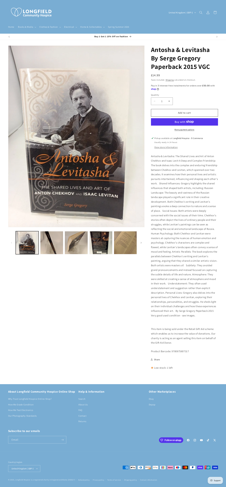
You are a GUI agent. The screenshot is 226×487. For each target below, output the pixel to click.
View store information (166, 147)
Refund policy (84, 480)
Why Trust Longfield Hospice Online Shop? (30, 398)
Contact (82, 415)
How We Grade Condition (21, 404)
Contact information (148, 480)
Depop (152, 404)
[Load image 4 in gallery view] (100, 242)
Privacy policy (98, 480)
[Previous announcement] (9, 37)
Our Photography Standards (22, 415)
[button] (27, 27)
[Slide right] (141, 242)
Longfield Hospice (22, 480)
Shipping (170, 79)
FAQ (80, 410)
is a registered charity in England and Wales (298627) (53, 480)
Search (81, 398)
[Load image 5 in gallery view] (125, 242)
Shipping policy (130, 480)
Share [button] (157, 359)
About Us (83, 404)
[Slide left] (11, 242)
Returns (82, 421)
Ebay (151, 398)
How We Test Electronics (20, 410)
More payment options (184, 129)
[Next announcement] (217, 37)
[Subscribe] (62, 439)
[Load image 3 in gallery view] (76, 242)
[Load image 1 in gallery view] (27, 242)
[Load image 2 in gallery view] (51, 242)
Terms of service (114, 480)
